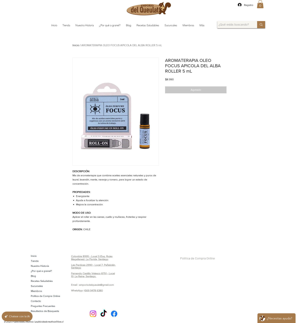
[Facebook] (114, 314)
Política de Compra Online (45, 295)
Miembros (36, 290)
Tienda (35, 260)
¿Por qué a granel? (41, 270)
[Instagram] (93, 314)
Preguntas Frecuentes (43, 306)
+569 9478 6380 (93, 290)
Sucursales (37, 285)
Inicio (76, 45)
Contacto (36, 300)
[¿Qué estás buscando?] (261, 24)
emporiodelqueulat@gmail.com (96, 284)
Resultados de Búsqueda (45, 311)
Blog (33, 275)
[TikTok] (103, 314)
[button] (260, 4)
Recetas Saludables (42, 280)
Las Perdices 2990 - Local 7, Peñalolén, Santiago (93, 266)
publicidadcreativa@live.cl (49, 322)
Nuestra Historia (40, 265)
